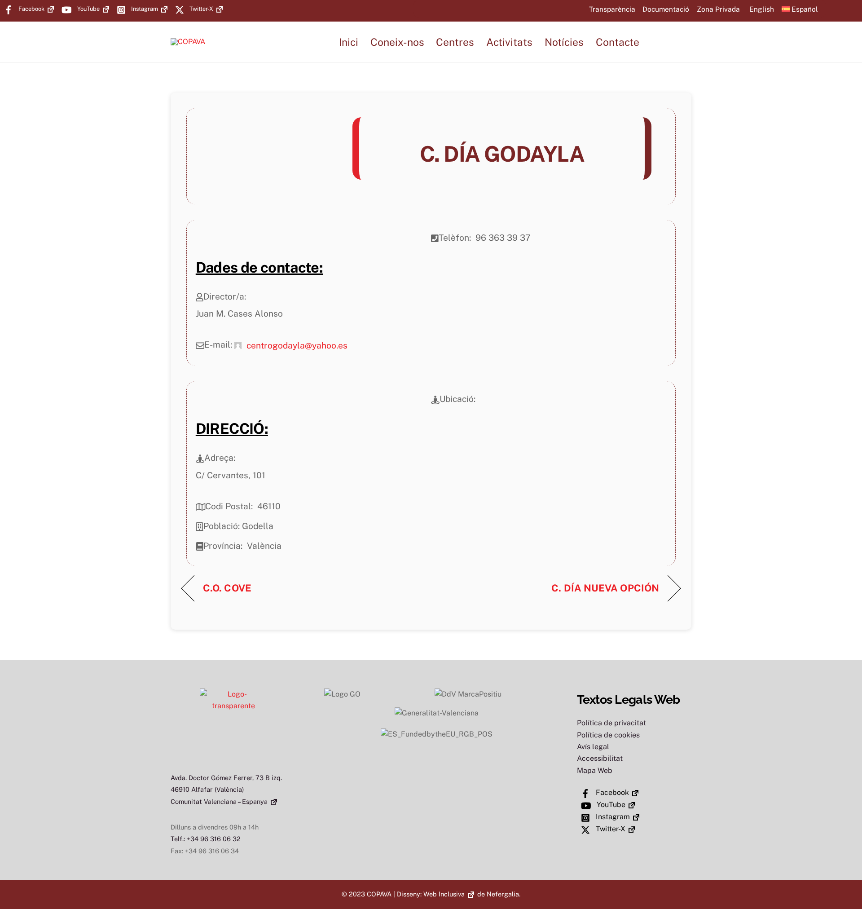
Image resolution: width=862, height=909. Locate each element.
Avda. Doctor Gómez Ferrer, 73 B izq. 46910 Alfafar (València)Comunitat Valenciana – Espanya (226, 789)
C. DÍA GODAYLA (502, 154)
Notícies (564, 42)
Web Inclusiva (444, 894)
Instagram (144, 8)
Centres (455, 42)
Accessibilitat (600, 758)
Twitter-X (200, 8)
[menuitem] (761, 9)
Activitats (509, 42)
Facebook (30, 8)
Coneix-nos (397, 42)
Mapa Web (594, 770)
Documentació (665, 9)
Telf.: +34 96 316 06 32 (206, 839)
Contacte (617, 42)
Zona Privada (718, 9)
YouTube (88, 8)
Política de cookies (608, 735)
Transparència (612, 9)
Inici (348, 42)
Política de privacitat (611, 723)
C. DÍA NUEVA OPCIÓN (605, 588)
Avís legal (593, 746)
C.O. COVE (227, 588)
